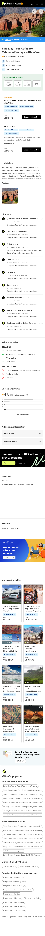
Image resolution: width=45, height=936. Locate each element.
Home (4, 917)
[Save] (19, 587)
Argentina (12, 917)
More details (9, 143)
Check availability (31, 117)
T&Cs (41, 39)
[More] (27, 395)
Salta (22, 56)
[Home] (12, 3)
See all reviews (23, 414)
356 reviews (12, 56)
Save (19, 761)
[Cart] (32, 4)
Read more (6, 183)
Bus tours (38, 917)
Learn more (9, 557)
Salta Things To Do (25, 917)
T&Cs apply (21, 463)
